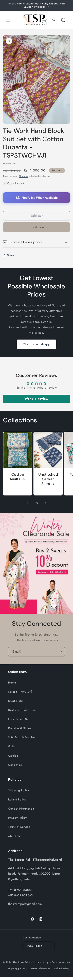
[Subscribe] (60, 651)
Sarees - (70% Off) (20, 692)
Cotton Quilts (17, 477)
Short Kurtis (15, 701)
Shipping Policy (18, 790)
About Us (14, 836)
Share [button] (11, 255)
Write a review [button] (36, 398)
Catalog (13, 756)
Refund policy (61, 968)
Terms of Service (19, 827)
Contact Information (21, 809)
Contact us (15, 765)
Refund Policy (17, 799)
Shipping (23, 176)
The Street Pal (20, 962)
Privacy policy (40, 962)
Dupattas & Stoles (19, 728)
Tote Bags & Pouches (21, 737)
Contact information (39, 968)
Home (12, 682)
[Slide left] (27, 502)
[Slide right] (45, 502)
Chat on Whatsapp (36, 344)
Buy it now (36, 227)
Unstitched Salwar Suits (48, 479)
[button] (8, 19)
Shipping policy (16, 968)
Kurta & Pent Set (18, 719)
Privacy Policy (17, 818)
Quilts (12, 746)
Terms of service (61, 962)
